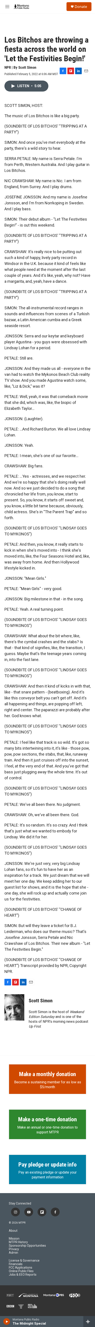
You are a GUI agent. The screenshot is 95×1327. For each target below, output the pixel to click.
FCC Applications (20, 1267)
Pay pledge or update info (47, 1164)
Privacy (14, 1249)
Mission (14, 1238)
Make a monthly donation (47, 1074)
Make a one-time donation (47, 1119)
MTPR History (18, 1242)
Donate (81, 7)
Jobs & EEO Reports (22, 1274)
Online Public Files (21, 1271)
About (13, 1230)
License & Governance (24, 1260)
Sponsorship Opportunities (27, 1245)
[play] (7, 1321)
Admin (13, 1252)
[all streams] (89, 1321)
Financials (16, 1264)
